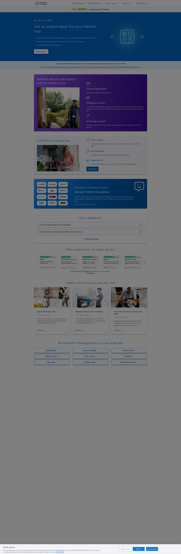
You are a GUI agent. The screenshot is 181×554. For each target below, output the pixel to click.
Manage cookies (125, 549)
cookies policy (60, 552)
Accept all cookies (152, 549)
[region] (90, 549)
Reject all (138, 549)
